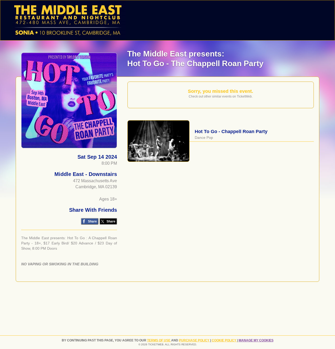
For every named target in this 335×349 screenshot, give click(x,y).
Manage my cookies (256, 340)
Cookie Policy (224, 340)
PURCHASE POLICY (194, 340)
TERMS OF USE (159, 340)
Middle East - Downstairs (85, 174)
